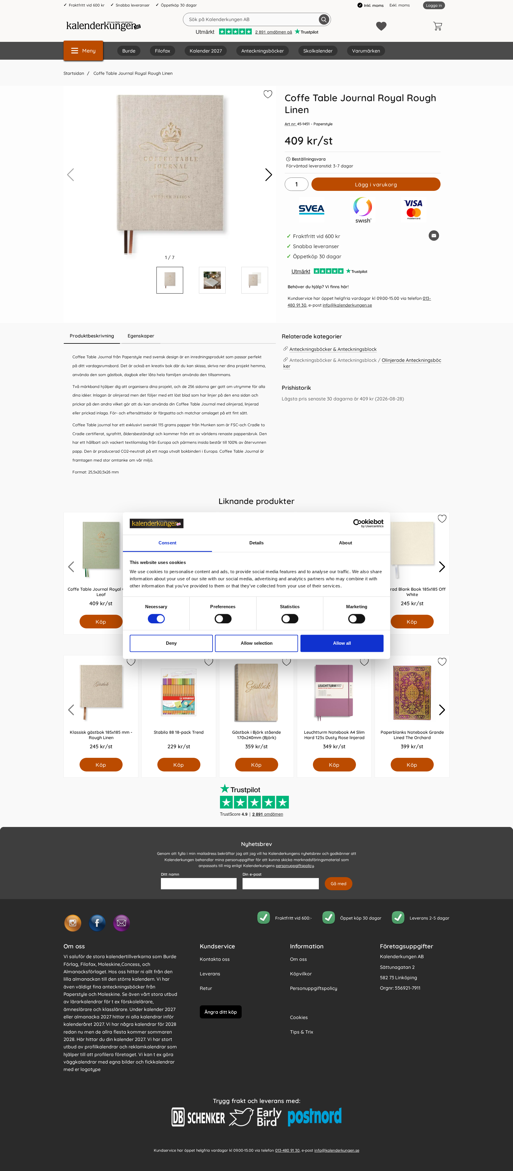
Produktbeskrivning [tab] (92, 336)
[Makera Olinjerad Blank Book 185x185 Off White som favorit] (442, 520)
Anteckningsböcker (262, 51)
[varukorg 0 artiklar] (439, 26)
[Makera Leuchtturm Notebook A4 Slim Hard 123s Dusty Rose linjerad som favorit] (364, 663)
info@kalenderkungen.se (347, 305)
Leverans (210, 974)
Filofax (162, 51)
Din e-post (252, 874)
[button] (269, 174)
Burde (128, 51)
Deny (171, 643)
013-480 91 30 (287, 1150)
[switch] (223, 618)
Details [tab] (256, 543)
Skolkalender (317, 51)
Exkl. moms (400, 5)
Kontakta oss (215, 959)
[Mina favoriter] (381, 26)
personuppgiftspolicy (295, 865)
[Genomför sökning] (324, 19)
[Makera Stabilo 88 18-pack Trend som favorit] (208, 663)
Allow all (342, 643)
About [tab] (345, 543)
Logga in (434, 5)
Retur (206, 988)
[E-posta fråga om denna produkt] (434, 235)
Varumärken (366, 51)
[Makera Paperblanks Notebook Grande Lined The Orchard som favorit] (442, 663)
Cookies (299, 1017)
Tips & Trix (301, 1032)
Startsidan (74, 73)
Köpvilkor (301, 974)
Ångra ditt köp (221, 1012)
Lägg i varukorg (376, 184)
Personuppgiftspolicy (313, 988)
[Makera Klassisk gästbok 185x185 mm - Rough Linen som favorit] (131, 663)
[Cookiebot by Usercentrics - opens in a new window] (358, 523)
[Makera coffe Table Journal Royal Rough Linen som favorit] (267, 95)
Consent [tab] (167, 543)
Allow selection (257, 643)
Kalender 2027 (206, 51)
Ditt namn (170, 874)
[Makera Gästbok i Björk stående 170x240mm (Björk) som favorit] (286, 663)
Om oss (298, 959)
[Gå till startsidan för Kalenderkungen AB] (103, 26)
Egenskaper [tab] (141, 336)
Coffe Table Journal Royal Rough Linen (132, 73)
